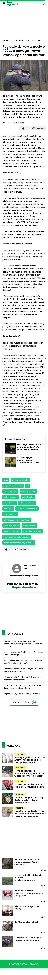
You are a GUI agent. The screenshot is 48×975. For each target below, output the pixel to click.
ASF (27, 486)
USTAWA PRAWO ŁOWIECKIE (27, 508)
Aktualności (19, 40)
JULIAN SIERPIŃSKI (29, 525)
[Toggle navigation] (4, 3)
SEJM (6, 480)
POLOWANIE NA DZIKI (11, 525)
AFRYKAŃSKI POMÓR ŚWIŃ (13, 486)
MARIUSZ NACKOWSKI (11, 531)
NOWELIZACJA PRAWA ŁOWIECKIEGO (16, 537)
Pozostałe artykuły (20, 702)
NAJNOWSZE (14, 633)
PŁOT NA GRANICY (10, 514)
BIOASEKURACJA (9, 503)
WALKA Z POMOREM (11, 497)
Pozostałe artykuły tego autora (24, 576)
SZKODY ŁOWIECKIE (28, 491)
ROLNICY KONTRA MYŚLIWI (32, 531)
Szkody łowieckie (33, 40)
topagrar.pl (6, 40)
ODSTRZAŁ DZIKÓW (10, 491)
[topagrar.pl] (13, 3)
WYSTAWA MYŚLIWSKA (20, 480)
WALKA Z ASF (8, 508)
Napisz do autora (24, 587)
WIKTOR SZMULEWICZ (27, 503)
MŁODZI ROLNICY (28, 497)
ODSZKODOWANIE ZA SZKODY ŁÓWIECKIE (18, 542)
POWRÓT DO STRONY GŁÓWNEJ (24, 964)
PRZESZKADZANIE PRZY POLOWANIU (16, 520)
